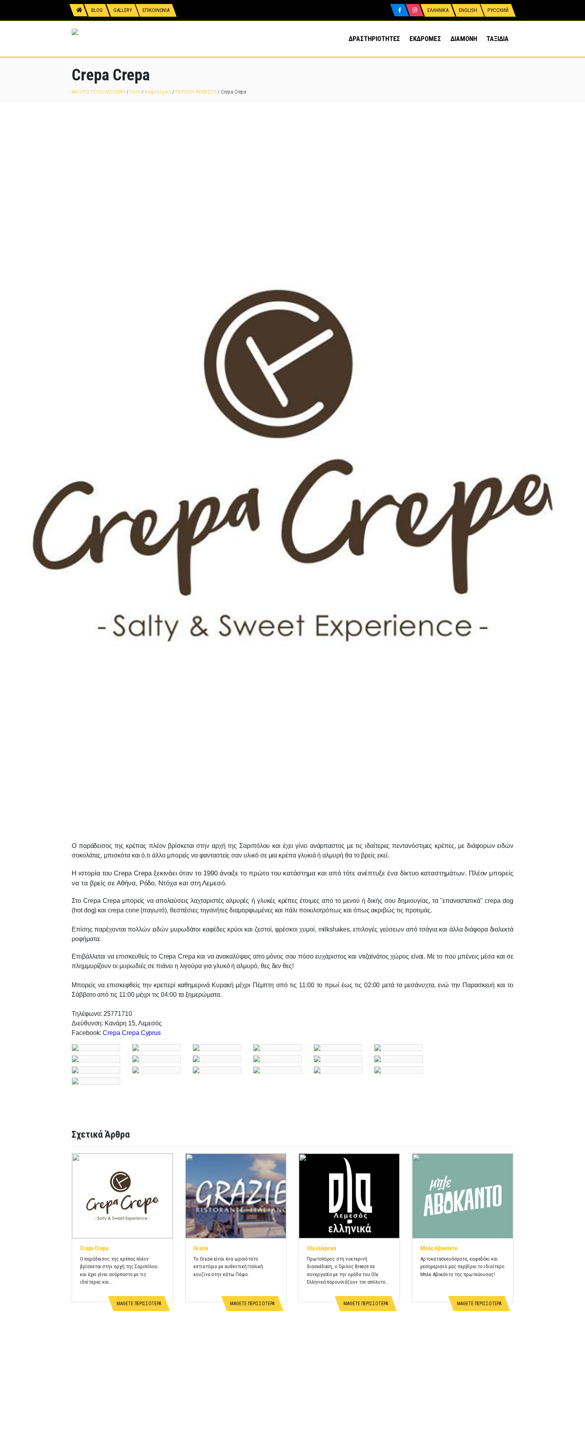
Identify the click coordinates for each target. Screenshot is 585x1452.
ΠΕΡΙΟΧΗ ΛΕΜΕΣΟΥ (196, 92)
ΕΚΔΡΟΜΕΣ (425, 39)
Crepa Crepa (94, 1248)
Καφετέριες (158, 92)
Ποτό (134, 92)
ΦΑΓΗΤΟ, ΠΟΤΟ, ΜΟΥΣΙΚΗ (98, 92)
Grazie (201, 1248)
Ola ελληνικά (321, 1248)
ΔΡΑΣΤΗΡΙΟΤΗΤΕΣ (374, 39)
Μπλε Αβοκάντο (438, 1248)
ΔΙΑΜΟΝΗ (463, 39)
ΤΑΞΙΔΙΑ (497, 39)
